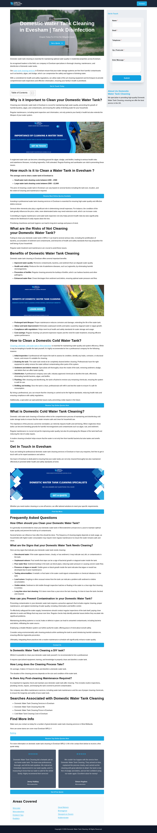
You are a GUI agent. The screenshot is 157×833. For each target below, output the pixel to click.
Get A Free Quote (57, 792)
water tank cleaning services (24, 71)
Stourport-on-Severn (65, 814)
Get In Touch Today (57, 86)
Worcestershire (18, 812)
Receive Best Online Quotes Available (57, 196)
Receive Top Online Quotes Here (57, 405)
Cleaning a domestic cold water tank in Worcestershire (30, 346)
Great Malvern (63, 807)
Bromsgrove (62, 811)
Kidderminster (63, 818)
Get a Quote (55, 43)
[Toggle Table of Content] (31, 93)
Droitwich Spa (18, 815)
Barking (13, 733)
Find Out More (57, 511)
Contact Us (57, 645)
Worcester (16, 808)
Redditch (16, 818)
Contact (142, 4)
